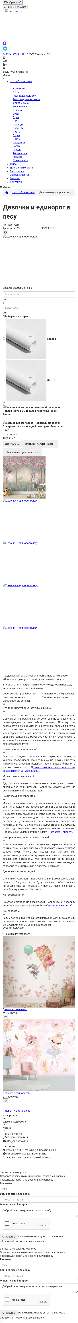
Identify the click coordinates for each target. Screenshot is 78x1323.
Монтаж (15, 178)
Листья (17, 131)
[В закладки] (5, 232)
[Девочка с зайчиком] (39, 972)
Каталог (8, 1127)
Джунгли (18, 128)
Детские (17, 110)
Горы (16, 117)
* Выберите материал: (17, 316)
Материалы (17, 171)
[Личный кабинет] (39, 57)
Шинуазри (19, 142)
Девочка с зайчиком (15, 1009)
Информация (10, 1115)
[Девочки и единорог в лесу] (39, 477)
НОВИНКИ (19, 88)
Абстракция (20, 153)
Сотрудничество (20, 174)
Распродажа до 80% (24, 95)
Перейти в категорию (17, 1110)
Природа (18, 124)
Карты (16, 146)
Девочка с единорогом (16, 1093)
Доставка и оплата (21, 167)
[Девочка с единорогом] (39, 1055)
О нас (13, 164)
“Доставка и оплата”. (60, 831)
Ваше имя (6, 1183)
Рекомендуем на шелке (26, 99)
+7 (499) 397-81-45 (13, 53)
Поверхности (20, 160)
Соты (16, 113)
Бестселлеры (20, 106)
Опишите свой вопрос (14, 1204)
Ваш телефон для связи (15, 1193)
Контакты (16, 182)
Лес (15, 120)
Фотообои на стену (21, 81)
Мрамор (17, 156)
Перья (16, 135)
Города (17, 149)
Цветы (16, 138)
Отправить (8, 1236)
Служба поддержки (14, 1121)
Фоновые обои (21, 102)
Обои (16, 92)
